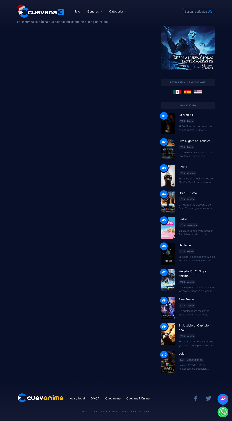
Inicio (76, 11)
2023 (182, 121)
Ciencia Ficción (195, 359)
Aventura (192, 225)
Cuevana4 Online (138, 398)
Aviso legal (77, 398)
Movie (190, 121)
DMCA (95, 398)
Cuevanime (113, 398)
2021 (182, 359)
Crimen (191, 173)
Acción (190, 199)
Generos (93, 11)
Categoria (116, 11)
